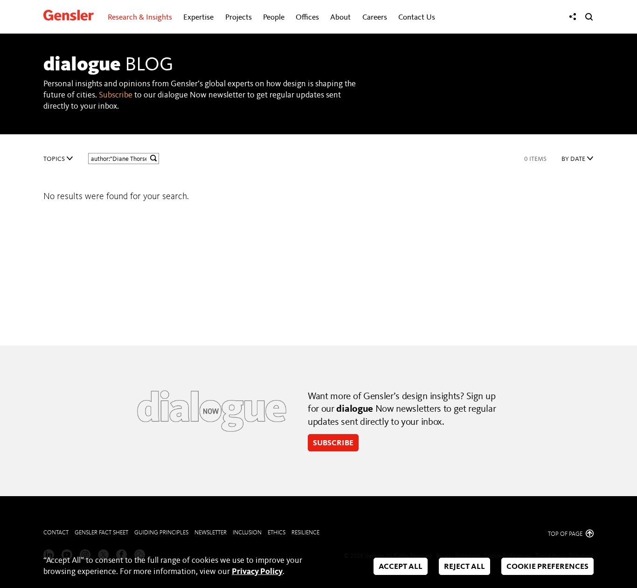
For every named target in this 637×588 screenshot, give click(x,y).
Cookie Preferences (547, 567)
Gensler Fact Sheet (101, 533)
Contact (56, 533)
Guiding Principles (161, 533)
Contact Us (416, 17)
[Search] (589, 16)
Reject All (464, 567)
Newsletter (210, 533)
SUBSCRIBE (333, 443)
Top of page (566, 534)
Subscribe (115, 95)
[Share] (573, 16)
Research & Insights (140, 17)
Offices (307, 17)
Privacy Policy (257, 571)
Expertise (198, 17)
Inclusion (247, 533)
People (273, 17)
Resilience (305, 533)
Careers (374, 17)
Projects (238, 17)
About (340, 17)
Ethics (276, 533)
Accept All (400, 567)
